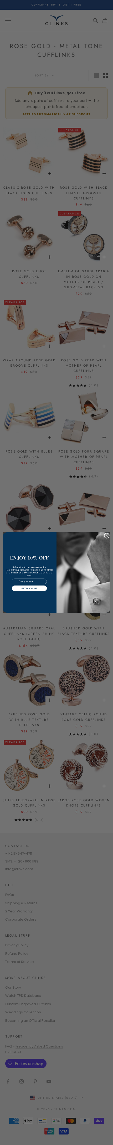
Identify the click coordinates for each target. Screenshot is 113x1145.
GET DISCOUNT (29, 588)
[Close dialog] (106, 535)
